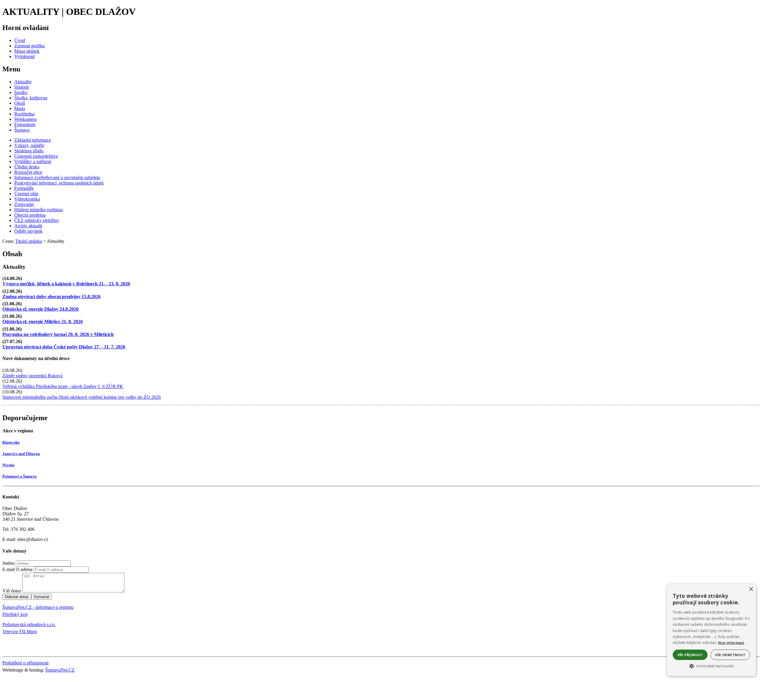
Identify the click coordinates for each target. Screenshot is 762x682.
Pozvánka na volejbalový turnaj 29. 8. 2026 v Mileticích (58, 334)
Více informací (731, 642)
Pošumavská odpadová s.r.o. (29, 624)
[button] (711, 665)
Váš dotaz (11, 590)
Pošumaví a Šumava (19, 476)
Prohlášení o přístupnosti (25, 662)
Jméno (8, 563)
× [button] (751, 589)
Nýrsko (8, 465)
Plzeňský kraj (15, 614)
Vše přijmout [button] (690, 655)
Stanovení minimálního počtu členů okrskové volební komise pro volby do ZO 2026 (81, 397)
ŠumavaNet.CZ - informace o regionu (38, 607)
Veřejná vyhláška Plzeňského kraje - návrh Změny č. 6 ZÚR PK (62, 386)
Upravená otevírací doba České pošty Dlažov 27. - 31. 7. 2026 (63, 346)
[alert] (711, 630)
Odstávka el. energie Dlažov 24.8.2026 (40, 309)
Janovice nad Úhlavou (21, 453)
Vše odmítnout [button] (730, 655)
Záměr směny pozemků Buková (32, 375)
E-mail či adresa (17, 569)
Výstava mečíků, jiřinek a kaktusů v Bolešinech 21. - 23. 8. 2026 (66, 283)
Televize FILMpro (19, 631)
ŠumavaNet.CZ (60, 669)
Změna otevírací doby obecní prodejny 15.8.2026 (51, 296)
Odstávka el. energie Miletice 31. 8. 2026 (42, 321)
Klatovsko (11, 442)
